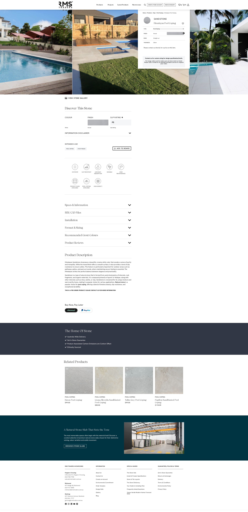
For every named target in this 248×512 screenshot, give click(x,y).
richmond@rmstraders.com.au (74, 490)
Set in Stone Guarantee (165, 473)
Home (144, 13)
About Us (99, 473)
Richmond (68, 483)
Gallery (98, 492)
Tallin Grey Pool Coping (135, 400)
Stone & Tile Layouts (133, 479)
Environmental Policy (164, 486)
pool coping (82, 284)
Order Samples (100, 486)
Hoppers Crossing (70, 473)
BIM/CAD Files (73, 212)
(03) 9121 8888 (69, 487)
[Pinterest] (77, 504)
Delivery (160, 479)
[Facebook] (66, 504)
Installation (71, 220)
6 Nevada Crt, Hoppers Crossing (75, 475)
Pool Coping (160, 13)
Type (154, 13)
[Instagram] (69, 504)
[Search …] (145, 5)
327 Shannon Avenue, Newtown (74, 496)
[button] (2, 50)
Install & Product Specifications (136, 476)
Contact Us (99, 476)
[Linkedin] (71, 504)
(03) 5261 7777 (69, 498)
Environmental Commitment (104, 482)
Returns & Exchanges (164, 476)
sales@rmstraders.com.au (73, 479)
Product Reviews (74, 242)
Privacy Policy (162, 489)
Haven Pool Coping (73, 400)
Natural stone (120, 282)
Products (149, 13)
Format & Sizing (74, 227)
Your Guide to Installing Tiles (136, 486)
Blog (97, 496)
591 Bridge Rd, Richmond (72, 485)
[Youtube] (74, 504)
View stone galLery (77, 98)
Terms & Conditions (164, 482)
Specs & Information (76, 205)
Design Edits (99, 489)
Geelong (67, 494)
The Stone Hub (131, 473)
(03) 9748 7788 (69, 477)
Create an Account (102, 479)
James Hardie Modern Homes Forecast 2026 (139, 493)
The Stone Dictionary (133, 482)
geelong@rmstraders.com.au (74, 500)
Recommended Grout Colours (81, 235)
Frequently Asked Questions (135, 489)
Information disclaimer (77, 133)
